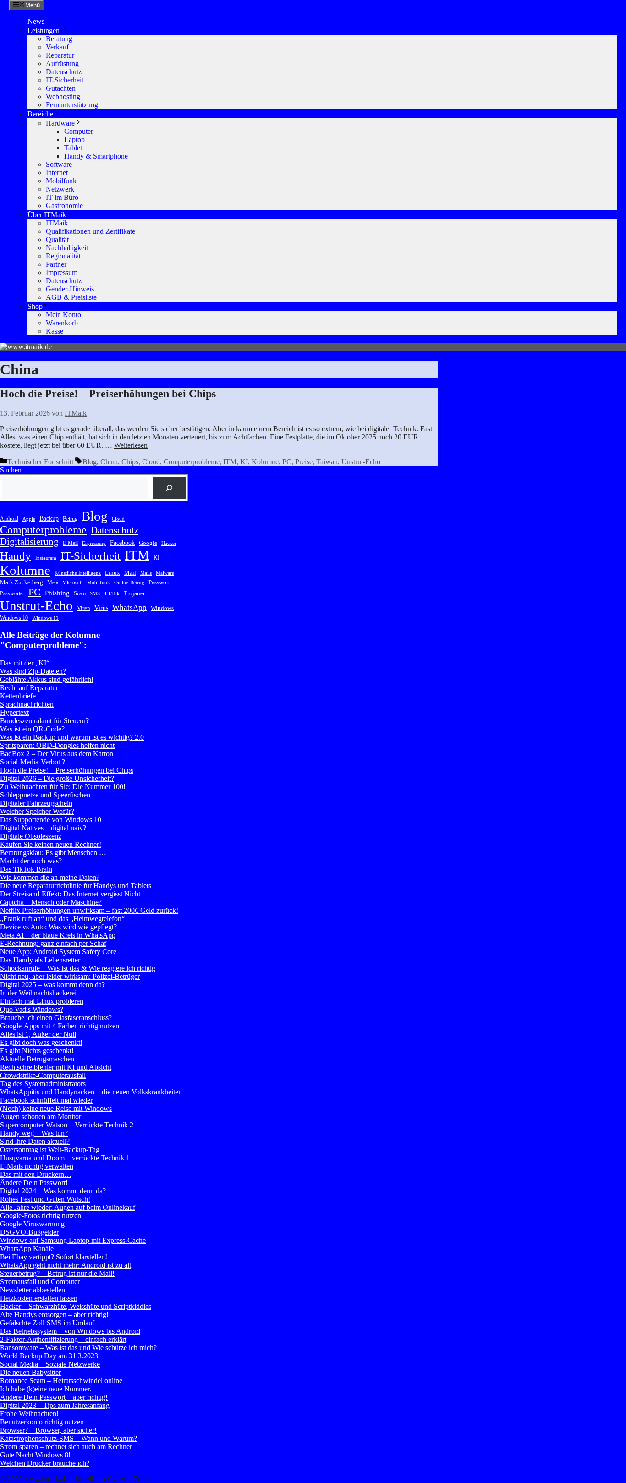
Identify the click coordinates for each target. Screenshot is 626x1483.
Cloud (151, 462)
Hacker (168, 543)
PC (286, 462)
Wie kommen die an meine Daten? (49, 877)
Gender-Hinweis (70, 289)
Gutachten (61, 88)
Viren (83, 607)
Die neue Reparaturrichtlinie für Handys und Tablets (75, 886)
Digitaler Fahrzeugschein (36, 803)
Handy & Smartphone (96, 156)
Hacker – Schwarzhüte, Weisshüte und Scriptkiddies (75, 1306)
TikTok (112, 593)
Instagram (45, 557)
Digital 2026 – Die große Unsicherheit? (57, 778)
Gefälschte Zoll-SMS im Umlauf (47, 1323)
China (109, 462)
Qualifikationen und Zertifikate (90, 231)
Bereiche (40, 114)
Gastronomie (64, 205)
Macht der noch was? (31, 861)
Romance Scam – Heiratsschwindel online (61, 1380)
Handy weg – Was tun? (34, 1133)
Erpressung (94, 543)
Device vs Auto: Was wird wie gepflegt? (58, 927)
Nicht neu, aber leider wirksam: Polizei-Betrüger (70, 976)
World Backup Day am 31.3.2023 (49, 1356)
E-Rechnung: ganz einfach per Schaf (53, 943)
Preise (304, 462)
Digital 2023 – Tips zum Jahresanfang (55, 1405)
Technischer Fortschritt (40, 462)
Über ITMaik (46, 215)
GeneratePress (128, 1479)
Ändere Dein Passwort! (34, 1182)
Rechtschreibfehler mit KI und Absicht (55, 1067)
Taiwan (327, 462)
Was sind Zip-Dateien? (33, 671)
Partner (56, 264)
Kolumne (265, 462)
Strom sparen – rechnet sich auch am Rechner (66, 1446)
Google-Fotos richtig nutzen (40, 1215)
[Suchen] (169, 488)
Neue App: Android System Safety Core (58, 952)
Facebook (122, 542)
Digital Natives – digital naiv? (43, 828)
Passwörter (12, 593)
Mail (130, 572)
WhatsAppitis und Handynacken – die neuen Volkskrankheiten (91, 1092)
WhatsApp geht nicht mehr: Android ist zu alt (65, 1265)
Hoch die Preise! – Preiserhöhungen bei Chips (108, 394)
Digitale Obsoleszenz (30, 836)
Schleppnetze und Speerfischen (45, 795)
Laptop (74, 139)
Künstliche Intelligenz (78, 573)
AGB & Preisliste (71, 297)
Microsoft (72, 582)
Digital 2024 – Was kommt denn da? (53, 1191)
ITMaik (57, 223)
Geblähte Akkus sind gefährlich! (46, 679)
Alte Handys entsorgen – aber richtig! (54, 1314)
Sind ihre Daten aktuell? (35, 1141)
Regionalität (63, 256)
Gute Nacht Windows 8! (35, 1455)
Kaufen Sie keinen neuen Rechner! (50, 844)
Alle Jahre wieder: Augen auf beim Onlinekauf (67, 1207)
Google (148, 542)
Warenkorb (62, 323)
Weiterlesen (131, 445)
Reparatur (60, 55)
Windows (162, 607)
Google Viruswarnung (32, 1224)
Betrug (70, 519)
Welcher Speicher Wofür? (37, 811)
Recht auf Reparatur (29, 688)
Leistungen (43, 30)
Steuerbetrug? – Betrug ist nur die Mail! (57, 1273)
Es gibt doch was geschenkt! (41, 1042)
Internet (57, 172)
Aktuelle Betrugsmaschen (37, 1059)
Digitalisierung (29, 541)
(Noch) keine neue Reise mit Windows (56, 1108)
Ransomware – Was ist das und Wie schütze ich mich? (78, 1347)
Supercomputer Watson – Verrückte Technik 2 (66, 1125)
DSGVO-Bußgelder (29, 1232)
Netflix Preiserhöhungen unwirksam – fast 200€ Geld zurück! (89, 910)
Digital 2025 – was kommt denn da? (52, 985)
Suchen (11, 470)
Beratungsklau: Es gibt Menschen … (53, 853)
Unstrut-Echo (360, 462)
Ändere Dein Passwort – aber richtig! (54, 1397)
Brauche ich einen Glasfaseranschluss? (56, 1018)
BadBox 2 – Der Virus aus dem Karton (56, 754)
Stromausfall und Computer (40, 1281)
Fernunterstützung (72, 105)
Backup (49, 518)
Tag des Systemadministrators (43, 1084)
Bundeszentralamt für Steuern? (44, 721)
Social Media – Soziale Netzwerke (50, 1364)
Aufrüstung (62, 63)
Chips (129, 462)
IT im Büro (62, 197)
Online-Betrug (129, 582)
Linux (112, 572)
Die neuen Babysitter (30, 1372)
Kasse (54, 331)
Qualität (57, 239)
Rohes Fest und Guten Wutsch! (45, 1199)
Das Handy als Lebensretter (40, 960)
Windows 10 (14, 618)
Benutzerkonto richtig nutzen (42, 1422)
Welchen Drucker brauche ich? (44, 1463)
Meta (52, 582)
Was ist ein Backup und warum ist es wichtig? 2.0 (72, 737)
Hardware (60, 123)
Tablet (73, 148)
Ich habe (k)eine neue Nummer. (45, 1389)
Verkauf (57, 47)
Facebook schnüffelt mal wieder (46, 1100)
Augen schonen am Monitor (40, 1116)
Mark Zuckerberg (21, 582)
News (35, 21)
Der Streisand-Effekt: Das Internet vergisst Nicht (70, 894)
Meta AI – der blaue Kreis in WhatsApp (57, 935)
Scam (80, 593)
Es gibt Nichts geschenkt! (37, 1051)
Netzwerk (60, 189)
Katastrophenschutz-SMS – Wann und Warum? (68, 1438)
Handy (15, 555)
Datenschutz (64, 72)
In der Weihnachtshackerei (38, 993)
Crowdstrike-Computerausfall (43, 1075)
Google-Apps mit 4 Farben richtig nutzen (59, 1026)
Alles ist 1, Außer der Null (38, 1034)
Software (59, 164)
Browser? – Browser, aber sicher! (48, 1430)
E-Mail (70, 543)
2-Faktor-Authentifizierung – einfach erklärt (63, 1339)
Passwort (159, 582)
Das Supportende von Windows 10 (50, 820)
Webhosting (63, 96)
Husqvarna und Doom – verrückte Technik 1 (65, 1158)
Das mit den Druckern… (35, 1174)
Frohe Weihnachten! (29, 1413)
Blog (89, 462)
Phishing (57, 593)
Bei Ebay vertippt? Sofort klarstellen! (53, 1257)
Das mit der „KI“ (24, 663)
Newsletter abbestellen (32, 1290)
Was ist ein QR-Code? (32, 729)
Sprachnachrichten (27, 704)
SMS (95, 593)
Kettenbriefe (18, 696)
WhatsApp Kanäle (27, 1248)
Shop (35, 306)
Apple (28, 519)
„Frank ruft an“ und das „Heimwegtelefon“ (62, 919)
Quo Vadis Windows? (31, 1009)
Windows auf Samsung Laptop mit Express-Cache (73, 1240)
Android (9, 519)
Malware (165, 573)
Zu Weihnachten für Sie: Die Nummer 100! (63, 787)
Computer (78, 131)
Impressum (61, 272)
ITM (229, 462)
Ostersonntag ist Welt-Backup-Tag (49, 1149)
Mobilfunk (61, 181)
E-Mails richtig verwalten (36, 1166)
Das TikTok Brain (26, 869)
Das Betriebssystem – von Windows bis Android (70, 1331)
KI (244, 462)
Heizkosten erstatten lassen (38, 1298)
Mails (146, 573)
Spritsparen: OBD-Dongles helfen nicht (57, 745)
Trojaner (134, 593)
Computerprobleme (192, 462)
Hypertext (14, 712)
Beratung (59, 39)
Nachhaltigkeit (67, 248)
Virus (101, 607)
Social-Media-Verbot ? (32, 762)
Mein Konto (63, 315)
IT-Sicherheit (64, 80)
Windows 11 (45, 618)
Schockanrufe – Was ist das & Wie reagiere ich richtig (77, 968)
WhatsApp (129, 607)
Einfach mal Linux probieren (41, 1001)
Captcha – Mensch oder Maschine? (51, 902)
